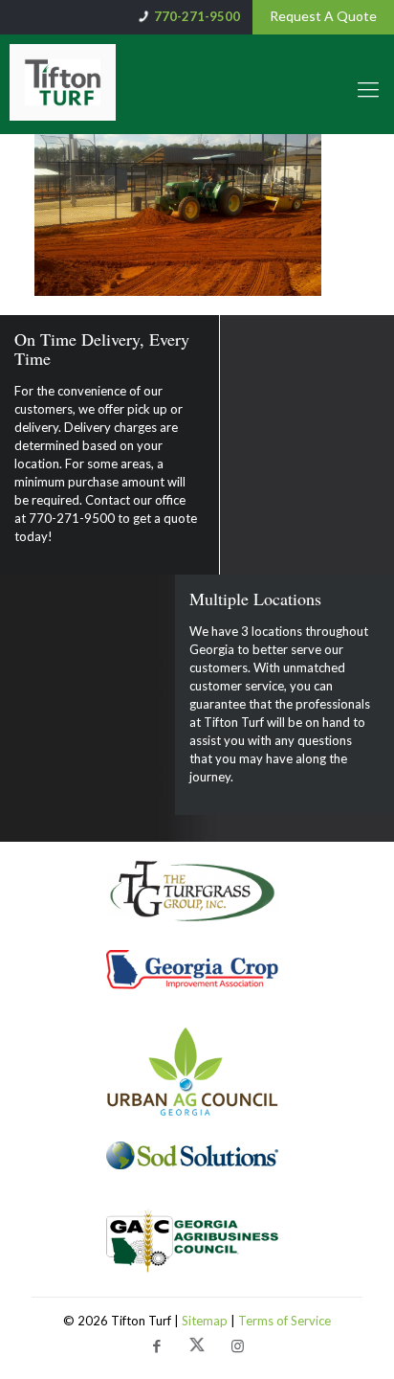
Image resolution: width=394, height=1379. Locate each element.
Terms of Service (284, 1320)
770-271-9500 (197, 16)
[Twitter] (197, 1347)
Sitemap (206, 1320)
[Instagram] (237, 1347)
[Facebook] (157, 1347)
